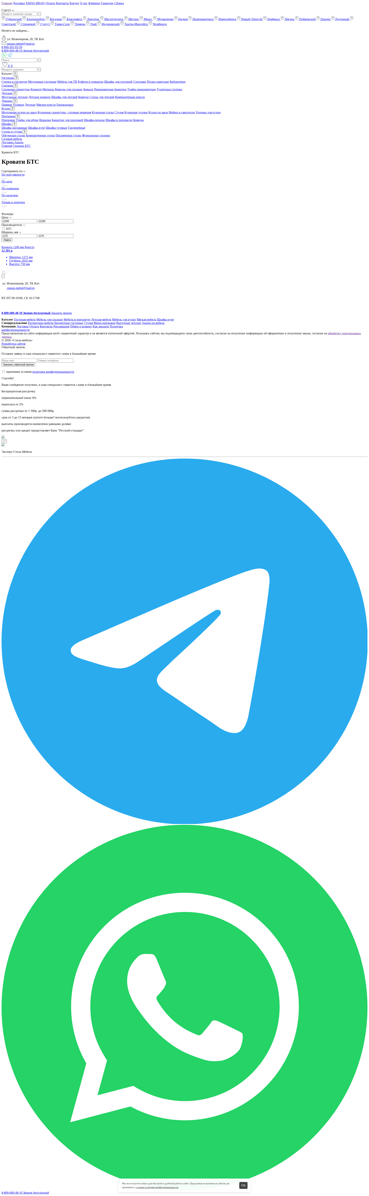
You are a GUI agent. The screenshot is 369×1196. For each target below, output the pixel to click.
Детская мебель (101, 319)
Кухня (6, 108)
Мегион (134, 19)
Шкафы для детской (64, 97)
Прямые (7, 104)
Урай (93, 24)
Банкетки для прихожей (67, 120)
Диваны (7, 100)
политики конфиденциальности (53, 371)
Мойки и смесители (182, 112)
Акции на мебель (153, 323)
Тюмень (80, 24)
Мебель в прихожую (77, 319)
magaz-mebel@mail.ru (20, 43)
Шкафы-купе (36, 127)
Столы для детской (102, 97)
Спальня (7, 85)
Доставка (19, 3)
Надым (183, 19)
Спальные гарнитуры (16, 89)
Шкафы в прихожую (119, 120)
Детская (7, 93)
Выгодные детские (128, 323)
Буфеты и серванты (90, 81)
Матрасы (48, 89)
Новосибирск (227, 19)
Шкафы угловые (56, 127)
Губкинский (13, 19)
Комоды (83, 97)
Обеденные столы (13, 135)
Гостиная (8, 77)
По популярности (13, 174)
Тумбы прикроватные (141, 89)
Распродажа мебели (41, 323)
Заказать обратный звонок (18, 364)
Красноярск (74, 19)
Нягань (289, 19)
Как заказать (101, 326)
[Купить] (3, 276)
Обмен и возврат (81, 326)
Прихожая (9, 116)
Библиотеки (177, 81)
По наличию (10, 195)
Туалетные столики (169, 89)
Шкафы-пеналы (94, 120)
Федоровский (110, 24)
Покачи (325, 19)
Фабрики (94, 3)
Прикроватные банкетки (110, 89)
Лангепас (93, 19)
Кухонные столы (103, 112)
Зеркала (88, 89)
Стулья (119, 112)
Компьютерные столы (40, 135)
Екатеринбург (36, 19)
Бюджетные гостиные (68, 323)
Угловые (18, 104)
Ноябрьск (274, 19)
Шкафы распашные (14, 127)
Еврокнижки (65, 104)
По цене (7, 181)
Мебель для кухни (124, 319)
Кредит (74, 3)
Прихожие (8, 120)
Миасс (148, 19)
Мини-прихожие (105, 323)
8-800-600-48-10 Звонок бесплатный (25, 50)
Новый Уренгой (251, 19)
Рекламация (61, 326)
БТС (9, 228)
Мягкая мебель (146, 319)
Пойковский (307, 19)
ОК (243, 1185)
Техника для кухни (208, 112)
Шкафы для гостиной (118, 81)
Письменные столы (68, 135)
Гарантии (107, 3)
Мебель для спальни (49, 319)
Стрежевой (28, 24)
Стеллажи (139, 81)
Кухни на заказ (158, 112)
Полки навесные (158, 81)
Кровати (36, 89)
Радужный (342, 19)
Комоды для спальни (68, 89)
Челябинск (159, 24)
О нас (83, 3)
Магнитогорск (114, 19)
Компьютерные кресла (130, 97)
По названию (10, 188)
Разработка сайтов (14, 343)
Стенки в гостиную (14, 81)
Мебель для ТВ (67, 81)
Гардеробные (76, 127)
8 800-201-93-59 (12, 47)
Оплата (50, 3)
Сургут (45, 24)
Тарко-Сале (62, 24)
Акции (18, 142)
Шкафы (7, 124)
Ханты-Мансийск (136, 24)
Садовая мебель (12, 139)
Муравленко (165, 19)
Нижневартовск (203, 19)
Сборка (119, 3)
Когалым (55, 19)
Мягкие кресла (46, 104)
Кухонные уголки (136, 112)
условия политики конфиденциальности (156, 1187)
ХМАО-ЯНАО (35, 3)
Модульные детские (15, 97)
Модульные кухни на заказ (19, 112)
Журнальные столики (96, 135)
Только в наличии (13, 202)
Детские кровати (39, 97)
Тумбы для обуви (27, 120)
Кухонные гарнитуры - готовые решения (64, 112)
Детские (30, 104)
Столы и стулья (12, 131)
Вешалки (45, 120)
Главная (7, 3)
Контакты (62, 3)
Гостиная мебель (25, 319)
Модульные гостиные (42, 81)
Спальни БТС (22, 145)
